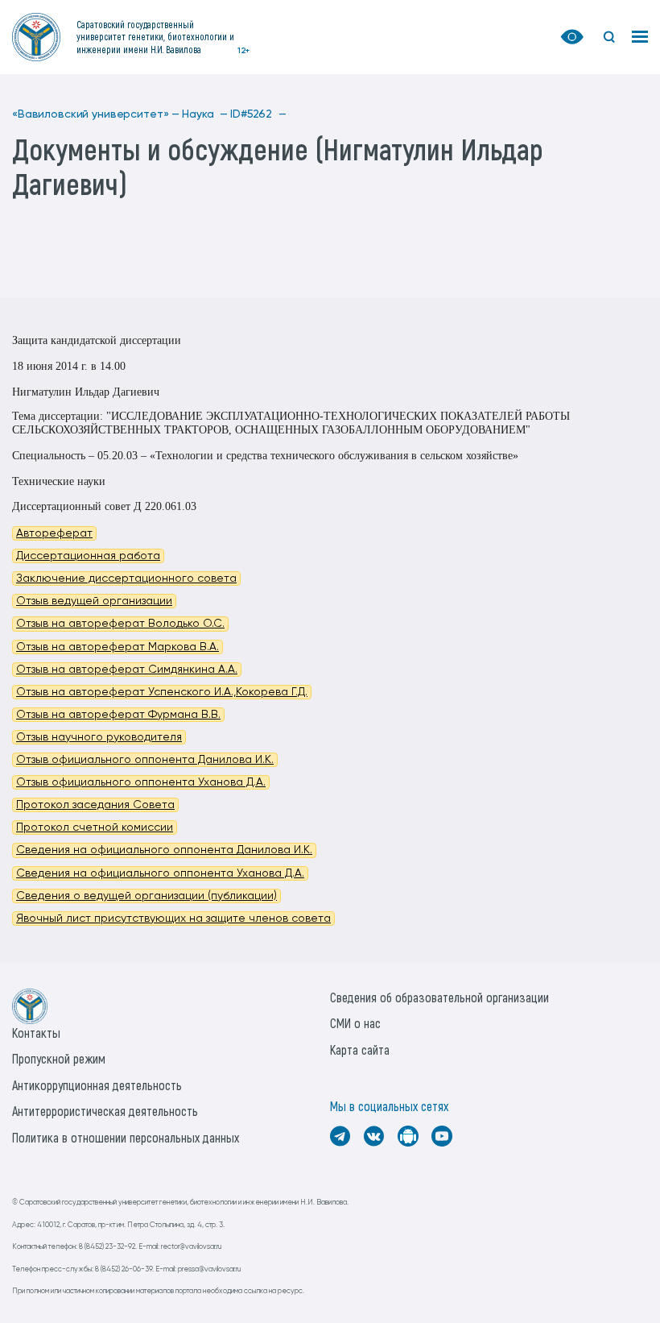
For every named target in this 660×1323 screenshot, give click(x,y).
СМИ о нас (355, 1023)
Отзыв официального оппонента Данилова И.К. (145, 759)
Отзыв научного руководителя (99, 737)
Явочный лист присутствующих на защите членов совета (173, 918)
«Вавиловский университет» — (95, 114)
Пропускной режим (58, 1058)
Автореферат (54, 533)
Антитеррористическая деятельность (105, 1110)
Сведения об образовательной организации (439, 997)
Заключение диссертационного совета (126, 578)
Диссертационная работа (88, 556)
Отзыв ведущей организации (94, 601)
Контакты (36, 1032)
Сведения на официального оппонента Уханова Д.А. (160, 873)
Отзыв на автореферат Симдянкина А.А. (126, 669)
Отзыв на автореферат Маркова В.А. (117, 647)
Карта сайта (360, 1049)
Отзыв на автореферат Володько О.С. (120, 623)
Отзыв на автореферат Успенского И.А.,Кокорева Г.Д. (161, 692)
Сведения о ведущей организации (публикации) (146, 896)
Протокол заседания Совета (95, 805)
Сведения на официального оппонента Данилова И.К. (164, 850)
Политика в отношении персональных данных (125, 1137)
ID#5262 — (258, 114)
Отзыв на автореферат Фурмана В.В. (118, 714)
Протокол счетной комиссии (94, 827)
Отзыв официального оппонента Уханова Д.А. (141, 782)
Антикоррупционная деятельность (97, 1085)
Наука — (205, 114)
